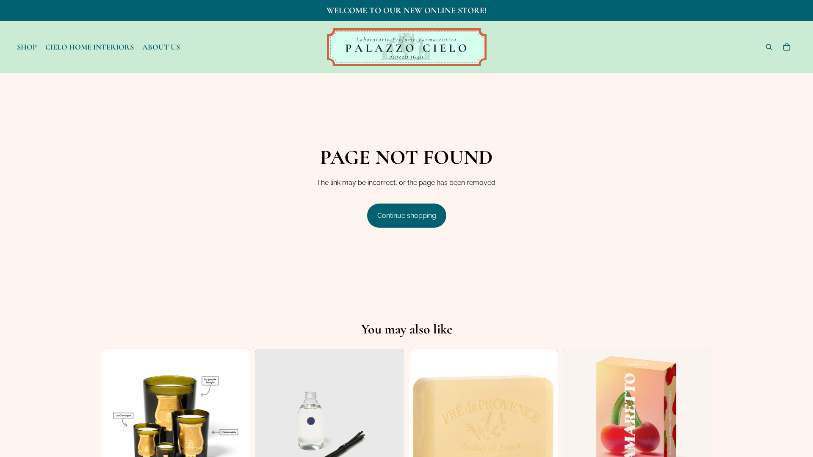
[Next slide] (237, 422)
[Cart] (786, 47)
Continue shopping (406, 216)
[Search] (769, 47)
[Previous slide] (114, 422)
